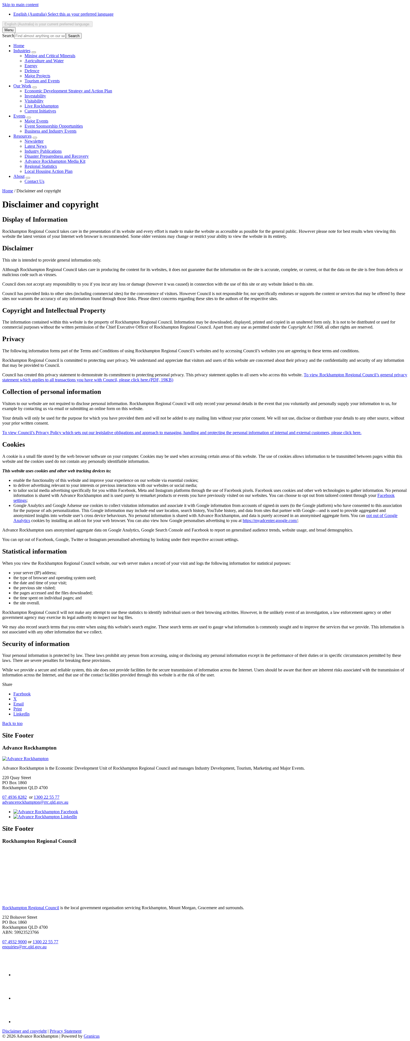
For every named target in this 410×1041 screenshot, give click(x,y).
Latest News (36, 146)
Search (8, 35)
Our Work (22, 85)
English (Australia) (63, 14)
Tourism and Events (42, 80)
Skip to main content (20, 4)
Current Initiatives (40, 111)
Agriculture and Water (44, 60)
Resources (22, 136)
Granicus (92, 1036)
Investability (35, 96)
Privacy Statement (65, 1031)
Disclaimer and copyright (24, 1031)
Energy (31, 65)
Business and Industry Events (50, 131)
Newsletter (34, 141)
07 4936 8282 (14, 797)
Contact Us (34, 181)
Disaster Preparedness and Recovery (57, 156)
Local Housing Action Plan (49, 171)
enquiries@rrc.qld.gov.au (24, 946)
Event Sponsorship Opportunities (54, 126)
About (19, 176)
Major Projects (37, 75)
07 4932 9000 (14, 941)
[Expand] (34, 52)
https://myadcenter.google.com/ (270, 520)
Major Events (36, 121)
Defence (32, 70)
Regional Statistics (41, 166)
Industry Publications (43, 151)
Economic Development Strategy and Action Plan (68, 90)
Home (7, 190)
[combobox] (47, 24)
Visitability (34, 101)
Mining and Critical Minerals (50, 55)
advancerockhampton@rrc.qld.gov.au (35, 802)
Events (19, 116)
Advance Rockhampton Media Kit (55, 161)
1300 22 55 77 (46, 797)
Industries (21, 50)
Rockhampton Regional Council (30, 907)
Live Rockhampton (42, 106)
